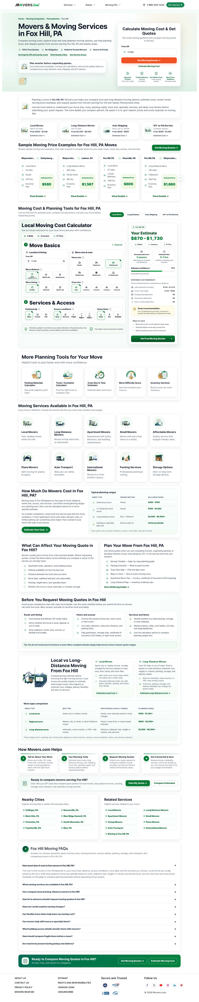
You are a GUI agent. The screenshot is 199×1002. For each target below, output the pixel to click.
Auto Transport (115, 828)
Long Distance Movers (157, 810)
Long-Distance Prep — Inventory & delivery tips (131, 582)
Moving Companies (35, 19)
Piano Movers (152, 822)
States (89, 5)
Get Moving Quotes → (149, 60)
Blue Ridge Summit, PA (74, 816)
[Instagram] (168, 985)
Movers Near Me (24, 992)
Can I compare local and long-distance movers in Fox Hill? (99, 892)
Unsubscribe (65, 992)
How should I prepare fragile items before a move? (99, 936)
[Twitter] (154, 985)
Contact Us (22, 982)
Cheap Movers (115, 822)
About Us (20, 978)
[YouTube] (161, 985)
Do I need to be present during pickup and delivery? (99, 943)
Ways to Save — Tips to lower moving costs (130, 574)
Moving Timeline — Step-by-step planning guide (132, 561)
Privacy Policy (23, 987)
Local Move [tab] (117, 215)
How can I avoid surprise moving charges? (99, 906)
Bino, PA (67, 828)
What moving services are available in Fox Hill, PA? (99, 884)
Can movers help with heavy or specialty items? (99, 921)
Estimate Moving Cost (149, 66)
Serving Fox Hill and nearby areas (33, 55)
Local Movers (114, 810)
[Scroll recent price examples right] (180, 177)
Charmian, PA (32, 822)
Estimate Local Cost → (107, 693)
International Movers (156, 828)
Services (68, 5)
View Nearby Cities (58, 55)
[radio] (32, 275)
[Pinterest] (181, 985)
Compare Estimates (164, 783)
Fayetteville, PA (33, 828)
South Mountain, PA (73, 822)
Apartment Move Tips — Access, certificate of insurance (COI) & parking (143, 578)
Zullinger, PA (31, 810)
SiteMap (63, 978)
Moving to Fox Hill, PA (118, 834)
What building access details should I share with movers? (99, 928)
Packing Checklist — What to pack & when (129, 565)
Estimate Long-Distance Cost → (155, 693)
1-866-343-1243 (155, 5)
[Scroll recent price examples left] (18, 177)
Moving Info (111, 5)
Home (21, 19)
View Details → (38, 196)
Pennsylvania (53, 19)
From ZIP (125, 46)
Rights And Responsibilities (74, 982)
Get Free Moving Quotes (153, 338)
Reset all (118, 245)
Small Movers (152, 816)
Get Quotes (174, 5)
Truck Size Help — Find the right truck (127, 570)
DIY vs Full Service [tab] (170, 215)
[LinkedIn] (175, 985)
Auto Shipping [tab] (151, 215)
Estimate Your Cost (36, 529)
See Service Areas (78, 55)
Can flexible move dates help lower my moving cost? (99, 914)
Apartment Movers (117, 816)
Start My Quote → (137, 783)
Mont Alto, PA (32, 816)
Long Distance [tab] (133, 215)
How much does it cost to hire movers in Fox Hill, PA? (99, 865)
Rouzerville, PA (71, 810)
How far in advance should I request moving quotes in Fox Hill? (99, 899)
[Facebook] (147, 985)
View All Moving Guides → (116, 587)
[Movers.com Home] (27, 5)
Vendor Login (66, 987)
